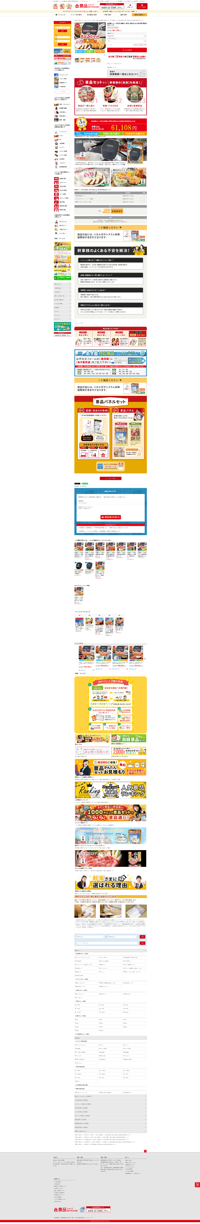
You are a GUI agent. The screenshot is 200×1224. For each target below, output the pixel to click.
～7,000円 (103, 1074)
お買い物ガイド (143, 1)
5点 (101, 1019)
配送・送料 (80, 1157)
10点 (77, 1023)
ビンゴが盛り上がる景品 (81, 1111)
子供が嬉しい (103, 1059)
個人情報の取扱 (80, 1217)
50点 (77, 1030)
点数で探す (123, 15)
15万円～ (127, 1012)
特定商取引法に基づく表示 (67, 1217)
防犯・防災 (103, 1055)
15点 (102, 1023)
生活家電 (78, 1048)
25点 (77, 1026)
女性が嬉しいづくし (129, 983)
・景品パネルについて (130, 1162)
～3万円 (78, 1005)
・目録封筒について (129, 1164)
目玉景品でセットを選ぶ (82, 953)
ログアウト (57, 319)
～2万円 (78, 1077)
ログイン (56, 311)
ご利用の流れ (57, 288)
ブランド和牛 (103, 957)
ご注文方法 (57, 292)
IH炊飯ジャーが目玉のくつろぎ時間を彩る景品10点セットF (142, 554)
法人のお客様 (100, 1)
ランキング (61, 15)
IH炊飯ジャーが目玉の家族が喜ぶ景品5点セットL (99, 554)
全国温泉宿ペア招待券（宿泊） (131, 957)
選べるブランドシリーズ (81, 1092)
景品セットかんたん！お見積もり (83, 1096)
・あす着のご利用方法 (58, 1192)
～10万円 (78, 1012)
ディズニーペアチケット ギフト (83, 957)
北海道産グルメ (128, 1092)
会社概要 (120, 1)
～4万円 (102, 1005)
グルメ (102, 1045)
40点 (126, 1026)
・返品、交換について (58, 1190)
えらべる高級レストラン (130, 964)
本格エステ (103, 964)
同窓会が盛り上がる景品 (81, 1127)
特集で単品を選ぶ (80, 1088)
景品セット (81, 20)
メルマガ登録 (127, 1)
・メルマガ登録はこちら (59, 1199)
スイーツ (127, 1045)
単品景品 (77, 1038)
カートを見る (142, 7)
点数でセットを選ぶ (81, 1015)
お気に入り (130, 7)
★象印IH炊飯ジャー (89, 571)
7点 (125, 1019)
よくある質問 (134, 1)
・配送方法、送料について (60, 1186)
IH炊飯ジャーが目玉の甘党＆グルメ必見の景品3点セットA (78, 554)
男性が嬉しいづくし (80, 986)
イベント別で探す (76, 15)
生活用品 (102, 1052)
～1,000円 (103, 1070)
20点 (126, 1023)
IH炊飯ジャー (79, 968)
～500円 (78, 1070)
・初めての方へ (128, 1160)
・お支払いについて (58, 1188)
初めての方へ (57, 284)
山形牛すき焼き (79, 975)
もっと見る (62, 91)
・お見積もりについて (58, 1194)
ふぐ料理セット (128, 961)
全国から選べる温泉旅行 (106, 1092)
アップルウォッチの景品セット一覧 (84, 964)
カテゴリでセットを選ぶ (90, 20)
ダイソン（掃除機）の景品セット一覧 (133, 968)
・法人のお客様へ (57, 1197)
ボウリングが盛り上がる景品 (82, 1115)
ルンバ (102, 971)
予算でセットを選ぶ (81, 1001)
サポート (127, 1157)
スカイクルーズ (104, 968)
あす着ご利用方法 (58, 299)
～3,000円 (127, 1070)
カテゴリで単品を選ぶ (81, 1041)
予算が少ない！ (128, 994)
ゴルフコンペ (79, 1063)
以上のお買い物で (119, 11)
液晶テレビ (78, 971)
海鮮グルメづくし (104, 986)
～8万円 (126, 1008)
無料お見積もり (140, 15)
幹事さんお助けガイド (80, 1131)
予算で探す (107, 15)
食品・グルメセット (80, 983)
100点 (102, 1030)
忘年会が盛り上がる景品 (81, 1108)
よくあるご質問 (58, 303)
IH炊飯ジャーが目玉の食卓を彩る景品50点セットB (121, 554)
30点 (102, 1026)
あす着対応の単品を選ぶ (82, 1085)
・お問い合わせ (57, 1201)
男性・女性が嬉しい (80, 1059)
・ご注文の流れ (57, 1182)
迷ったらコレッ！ (80, 994)
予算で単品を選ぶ (80, 1066)
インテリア (78, 1055)
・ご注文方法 (56, 1184)
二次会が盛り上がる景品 (81, 1100)
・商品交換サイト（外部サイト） (132, 1173)
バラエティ (127, 1055)
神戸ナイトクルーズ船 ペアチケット (133, 971)
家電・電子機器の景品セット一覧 (103, 20)
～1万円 (126, 1074)
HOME (76, 20)
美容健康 (127, 1052)
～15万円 (103, 1012)
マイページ (113, 1)
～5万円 (126, 1005)
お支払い (55, 1157)
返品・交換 (104, 1157)
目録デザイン (111, 33)
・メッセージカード (129, 1167)
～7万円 (102, 1008)
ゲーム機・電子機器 (80, 1052)
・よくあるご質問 (128, 1171)
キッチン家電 (103, 1048)
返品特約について (111, 67)
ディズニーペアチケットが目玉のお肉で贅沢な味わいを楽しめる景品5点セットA (99, 629)
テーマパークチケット (81, 1045)
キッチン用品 (127, 1048)
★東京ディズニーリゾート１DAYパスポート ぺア (79, 628)
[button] (76, 658)
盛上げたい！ (103, 994)
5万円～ (78, 1081)
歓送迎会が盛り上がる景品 (82, 1123)
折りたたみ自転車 (104, 961)
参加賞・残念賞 (128, 1059)
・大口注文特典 (128, 1169)
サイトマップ (89, 1217)
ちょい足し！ (79, 997)
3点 (77, 1019)
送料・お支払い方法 (59, 296)
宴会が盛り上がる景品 (80, 1119)
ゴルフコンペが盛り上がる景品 (83, 1104)
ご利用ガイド (56, 1178)
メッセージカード (112, 38)
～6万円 (78, 1008)
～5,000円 (78, 1074)
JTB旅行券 (78, 961)
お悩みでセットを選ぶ (81, 990)
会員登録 (107, 1)
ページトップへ (145, 1151)
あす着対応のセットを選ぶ (82, 1034)
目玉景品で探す (92, 15)
